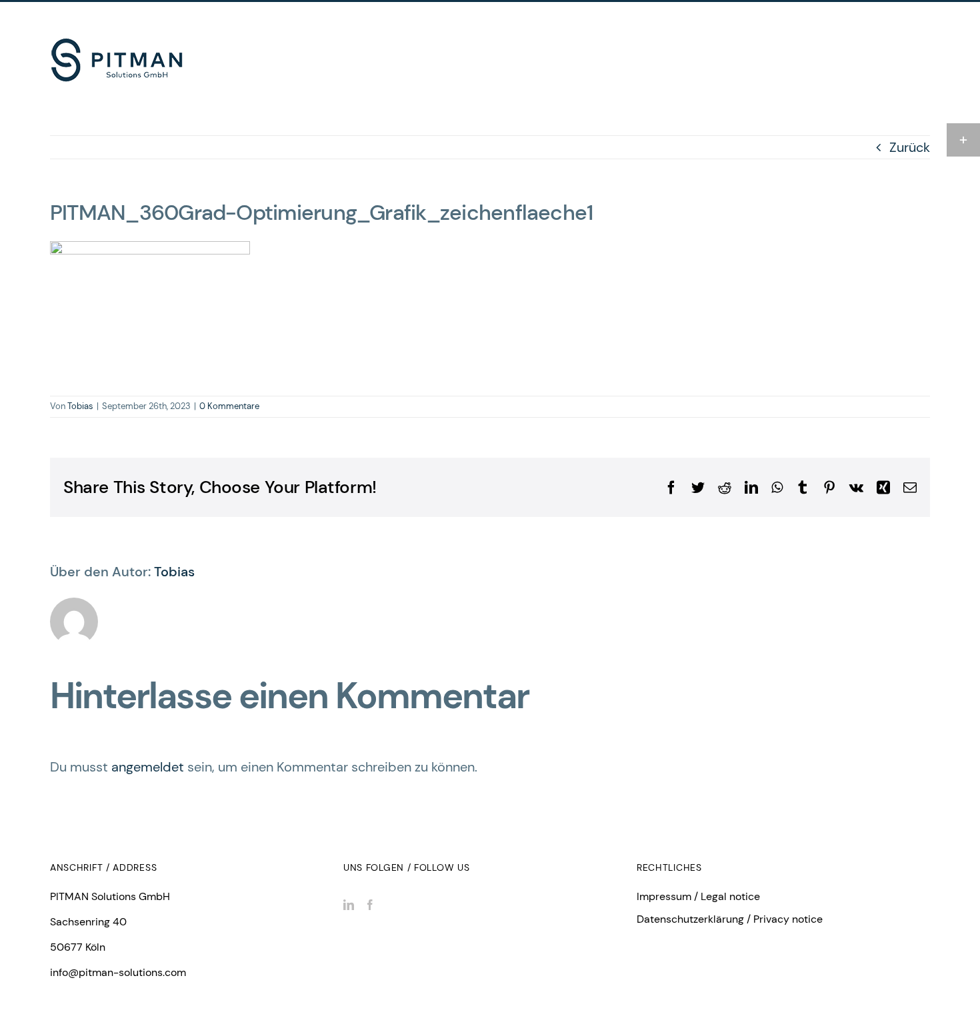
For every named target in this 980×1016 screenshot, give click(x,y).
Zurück (909, 147)
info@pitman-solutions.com (118, 972)
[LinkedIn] (348, 904)
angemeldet (147, 766)
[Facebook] (370, 904)
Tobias (80, 406)
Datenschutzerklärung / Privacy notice (730, 919)
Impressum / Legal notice (698, 896)
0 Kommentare (229, 406)
